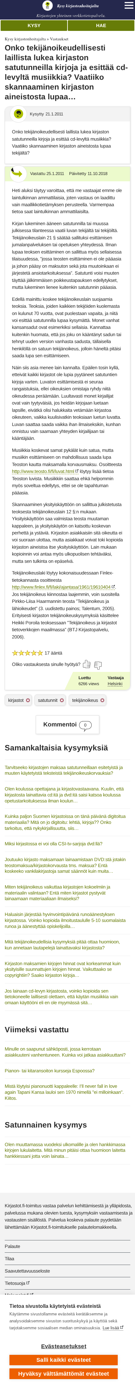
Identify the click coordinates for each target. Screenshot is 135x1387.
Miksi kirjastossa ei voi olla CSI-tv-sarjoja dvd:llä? (53, 843)
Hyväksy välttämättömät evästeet (63, 1374)
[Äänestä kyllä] (87, 664)
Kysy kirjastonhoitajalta (25, 39)
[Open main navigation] (129, 5)
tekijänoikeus (85, 700)
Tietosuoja (15, 1283)
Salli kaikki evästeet (63, 1360)
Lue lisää (111, 1328)
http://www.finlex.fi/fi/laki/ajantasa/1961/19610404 (61, 587)
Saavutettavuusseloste (27, 1270)
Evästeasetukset (63, 1346)
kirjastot (16, 700)
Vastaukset (59, 39)
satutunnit (47, 700)
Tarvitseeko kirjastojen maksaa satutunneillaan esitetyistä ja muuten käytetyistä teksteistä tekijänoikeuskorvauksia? (64, 770)
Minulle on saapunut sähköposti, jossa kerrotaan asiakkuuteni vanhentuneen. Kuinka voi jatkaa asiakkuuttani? (65, 1052)
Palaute (12, 1246)
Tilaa (9, 1258)
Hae (101, 25)
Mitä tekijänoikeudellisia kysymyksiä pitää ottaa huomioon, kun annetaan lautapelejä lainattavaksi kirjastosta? (62, 944)
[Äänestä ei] (98, 665)
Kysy (34, 25)
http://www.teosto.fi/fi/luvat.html (43, 471)
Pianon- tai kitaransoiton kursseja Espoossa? (49, 1070)
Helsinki (115, 683)
